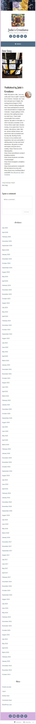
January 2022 (6, 365)
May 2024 (5, 276)
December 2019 (7, 458)
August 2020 (6, 422)
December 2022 (7, 325)
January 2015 (6, 661)
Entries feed (5, 695)
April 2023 (5, 316)
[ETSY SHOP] (10, 716)
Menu (19, 44)
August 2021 (6, 382)
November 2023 (7, 294)
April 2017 (5, 573)
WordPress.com (7, 704)
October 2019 (6, 466)
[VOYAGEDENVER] (22, 716)
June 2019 (5, 484)
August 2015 (6, 634)
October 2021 (6, 378)
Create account (6, 687)
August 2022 (6, 338)
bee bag (8, 184)
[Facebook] (14, 36)
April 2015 (5, 648)
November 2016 (7, 586)
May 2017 (5, 568)
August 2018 (6, 515)
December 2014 (7, 665)
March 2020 (5, 444)
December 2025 (7, 241)
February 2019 (6, 493)
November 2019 (7, 462)
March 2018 (5, 533)
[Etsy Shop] (10, 36)
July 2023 (5, 307)
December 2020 (7, 409)
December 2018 (7, 502)
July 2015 (5, 639)
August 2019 (6, 475)
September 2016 (7, 595)
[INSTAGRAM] (18, 716)
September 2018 (7, 511)
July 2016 (5, 603)
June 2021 (5, 387)
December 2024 (7, 259)
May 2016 (5, 612)
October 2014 (6, 674)
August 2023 (6, 303)
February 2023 (6, 320)
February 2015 (6, 657)
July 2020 (5, 427)
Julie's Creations (18, 30)
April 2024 (5, 281)
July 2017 (5, 559)
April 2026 (5, 232)
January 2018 (6, 537)
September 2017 (7, 550)
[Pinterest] (25, 36)
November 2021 (7, 374)
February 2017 (6, 577)
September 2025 (7, 245)
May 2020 (5, 435)
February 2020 (6, 449)
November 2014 (7, 670)
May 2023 (5, 312)
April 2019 (5, 489)
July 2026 (5, 228)
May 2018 (5, 528)
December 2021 (7, 369)
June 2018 (5, 524)
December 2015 (7, 621)
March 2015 (5, 652)
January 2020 (6, 453)
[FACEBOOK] (14, 716)
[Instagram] (18, 36)
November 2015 (7, 626)
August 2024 (6, 272)
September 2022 (7, 334)
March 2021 (5, 396)
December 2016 (7, 581)
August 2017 (6, 555)
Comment (26, 211)
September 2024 (7, 267)
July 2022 (5, 343)
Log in (4, 691)
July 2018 (5, 519)
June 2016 (5, 608)
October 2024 (6, 263)
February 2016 (6, 617)
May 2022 (5, 351)
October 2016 (6, 590)
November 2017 (7, 546)
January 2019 (6, 497)
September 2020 (7, 418)
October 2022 (6, 329)
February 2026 (6, 236)
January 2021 (6, 405)
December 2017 (7, 542)
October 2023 (6, 298)
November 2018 (7, 506)
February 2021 (6, 400)
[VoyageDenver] (22, 36)
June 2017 (5, 564)
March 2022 (5, 360)
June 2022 (5, 347)
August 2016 (6, 599)
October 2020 (6, 413)
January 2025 (6, 254)
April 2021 (5, 391)
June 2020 (5, 431)
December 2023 (7, 290)
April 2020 (5, 440)
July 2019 (5, 480)
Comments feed (7, 700)
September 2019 (7, 471)
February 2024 (6, 285)
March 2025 (5, 250)
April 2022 (5, 356)
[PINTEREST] (26, 716)
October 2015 (6, 630)
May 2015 (5, 643)
